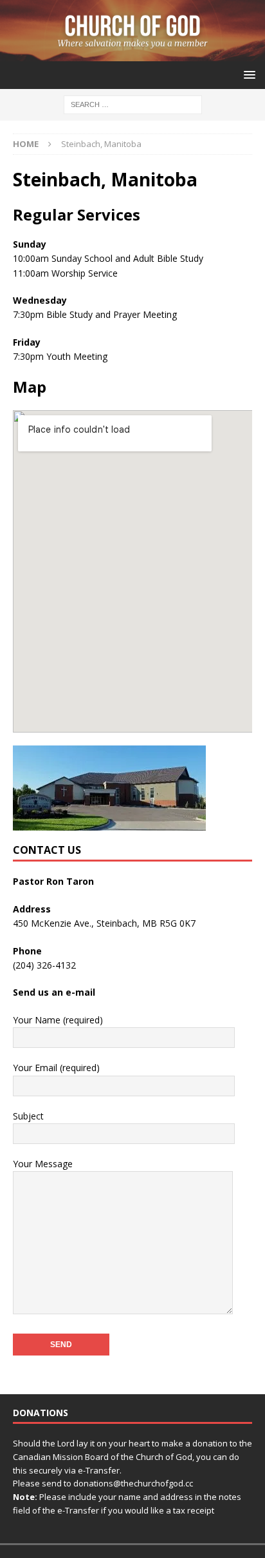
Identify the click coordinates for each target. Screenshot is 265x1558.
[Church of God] (132, 54)
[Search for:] (133, 104)
